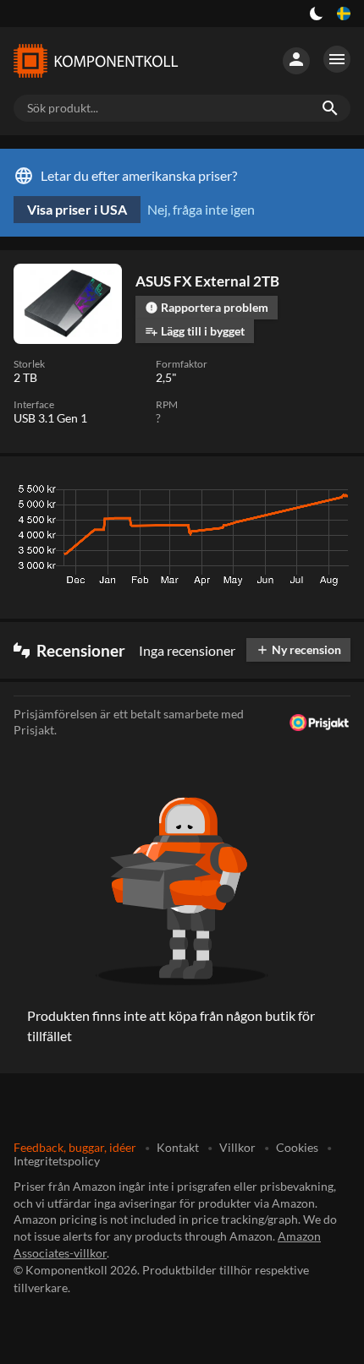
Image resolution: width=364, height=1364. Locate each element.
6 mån (245, 493)
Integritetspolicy (57, 1161)
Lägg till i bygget (195, 331)
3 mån (195, 493)
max (331, 493)
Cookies (297, 1147)
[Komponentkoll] (95, 61)
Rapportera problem (206, 307)
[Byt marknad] (343, 13)
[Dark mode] (316, 13)
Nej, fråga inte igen (201, 209)
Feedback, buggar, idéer (75, 1147)
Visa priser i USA (77, 209)
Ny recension (298, 649)
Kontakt (178, 1147)
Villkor (237, 1147)
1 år (291, 493)
